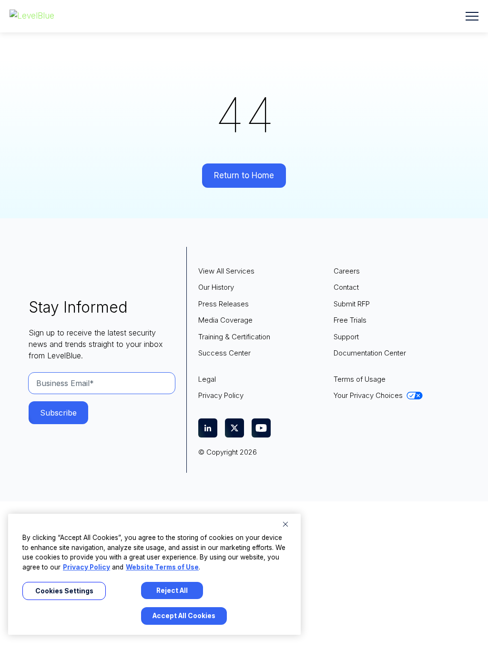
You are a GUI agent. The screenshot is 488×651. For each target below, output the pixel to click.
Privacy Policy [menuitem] (221, 395)
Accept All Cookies (183, 616)
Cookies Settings (64, 591)
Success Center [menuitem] (224, 352)
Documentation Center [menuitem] (370, 352)
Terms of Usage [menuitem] (360, 379)
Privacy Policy (86, 567)
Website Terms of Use (162, 567)
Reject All (172, 590)
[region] (154, 574)
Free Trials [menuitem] (350, 320)
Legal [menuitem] (207, 379)
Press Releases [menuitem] (223, 303)
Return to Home (244, 175)
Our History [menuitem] (216, 287)
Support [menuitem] (346, 336)
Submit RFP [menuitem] (352, 303)
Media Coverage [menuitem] (225, 320)
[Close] (285, 524)
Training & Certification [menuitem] (234, 336)
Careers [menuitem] (347, 270)
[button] (472, 16)
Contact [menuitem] (346, 287)
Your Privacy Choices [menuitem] (368, 395)
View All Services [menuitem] (226, 270)
